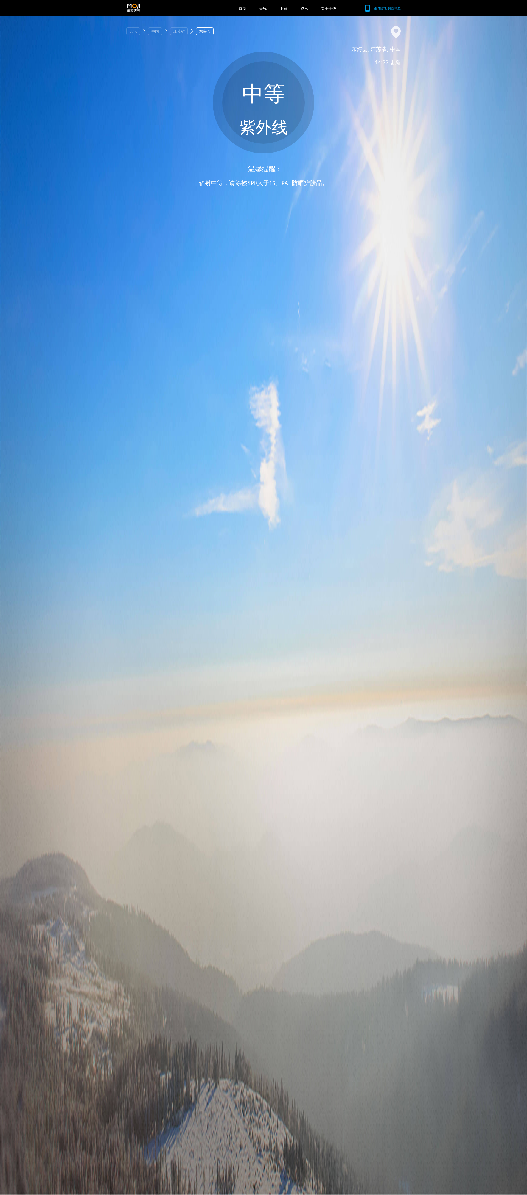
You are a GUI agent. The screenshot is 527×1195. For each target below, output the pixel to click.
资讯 (304, 8)
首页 (242, 8)
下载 (283, 8)
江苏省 (179, 31)
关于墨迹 (328, 8)
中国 (155, 31)
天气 (263, 8)
